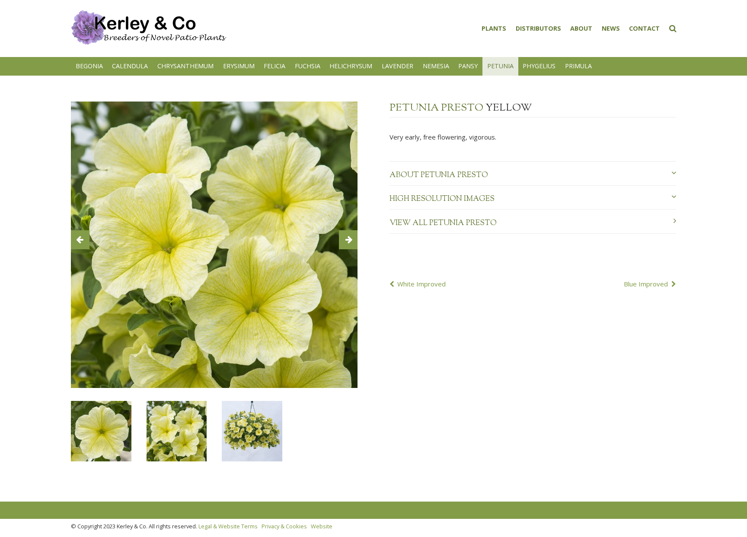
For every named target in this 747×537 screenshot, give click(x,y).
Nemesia (436, 66)
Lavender (397, 66)
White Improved (421, 284)
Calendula (130, 66)
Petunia (500, 66)
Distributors (538, 28)
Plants (494, 28)
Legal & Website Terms (228, 526)
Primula (578, 66)
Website (321, 526)
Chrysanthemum (185, 66)
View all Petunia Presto (443, 223)
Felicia (274, 66)
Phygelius (539, 66)
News (611, 28)
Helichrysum (350, 66)
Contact (644, 28)
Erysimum (239, 66)
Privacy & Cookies (284, 526)
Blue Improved (646, 284)
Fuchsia (307, 66)
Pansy (468, 66)
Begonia (89, 66)
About (581, 28)
